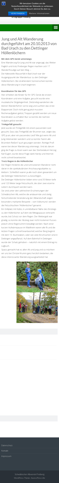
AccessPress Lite (38, 478)
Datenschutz (6, 445)
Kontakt (4, 450)
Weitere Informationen (39, 13)
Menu (55, 27)
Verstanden (17, 14)
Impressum (6, 456)
